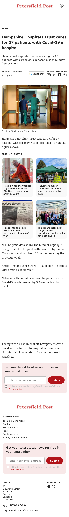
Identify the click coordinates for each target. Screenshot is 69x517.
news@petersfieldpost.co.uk (24, 510)
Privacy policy (10, 427)
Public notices (10, 434)
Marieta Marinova (13, 71)
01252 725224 (20, 505)
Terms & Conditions (14, 420)
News (5, 28)
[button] (7, 6)
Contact (7, 424)
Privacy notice (15, 389)
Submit (56, 380)
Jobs (5, 430)
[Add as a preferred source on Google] (37, 73)
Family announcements (15, 437)
